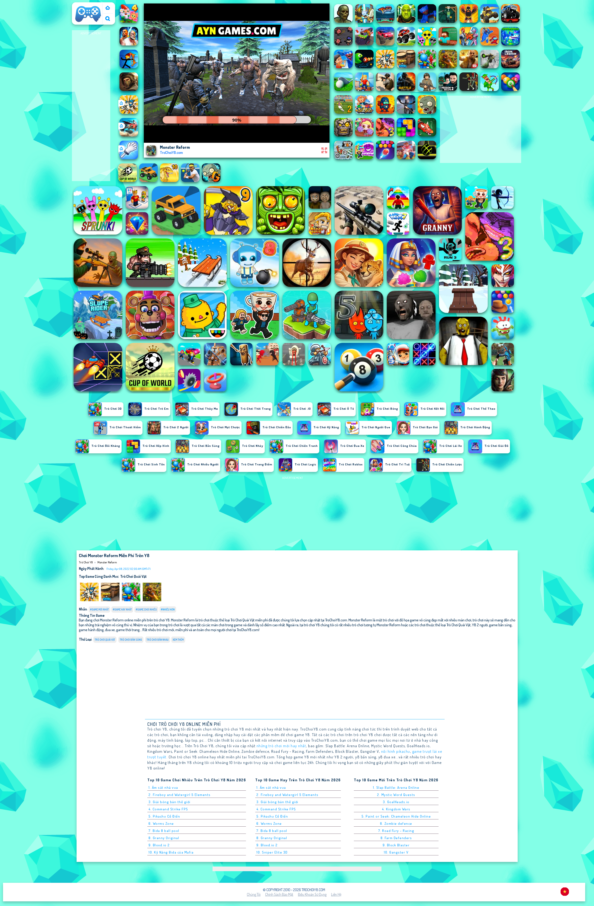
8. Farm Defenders (396, 838)
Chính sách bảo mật (279, 894)
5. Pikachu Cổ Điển (164, 816)
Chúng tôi (254, 894)
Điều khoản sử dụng (312, 894)
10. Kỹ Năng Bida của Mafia (171, 852)
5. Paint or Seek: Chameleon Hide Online (396, 816)
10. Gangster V (396, 852)
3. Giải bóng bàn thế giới (169, 802)
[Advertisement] (91, 105)
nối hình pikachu (395, 751)
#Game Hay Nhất (122, 609)
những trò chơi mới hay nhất (281, 746)
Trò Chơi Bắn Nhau (158, 639)
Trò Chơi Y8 (82, 5)
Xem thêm (178, 639)
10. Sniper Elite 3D (272, 852)
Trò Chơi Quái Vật (133, 576)
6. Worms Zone (161, 823)
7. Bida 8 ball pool (163, 830)
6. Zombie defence (396, 823)
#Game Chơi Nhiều (146, 609)
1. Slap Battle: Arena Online (396, 787)
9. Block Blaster (396, 845)
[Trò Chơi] (107, 8)
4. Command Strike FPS (168, 809)
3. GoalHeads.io (396, 802)
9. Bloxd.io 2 (159, 845)
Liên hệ (336, 894)
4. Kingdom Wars (396, 809)
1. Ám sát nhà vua (163, 787)
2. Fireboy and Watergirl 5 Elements (179, 794)
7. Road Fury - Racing (396, 830)
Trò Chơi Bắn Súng (131, 639)
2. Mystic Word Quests (396, 794)
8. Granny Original (163, 838)
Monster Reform (107, 562)
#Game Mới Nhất (99, 609)
